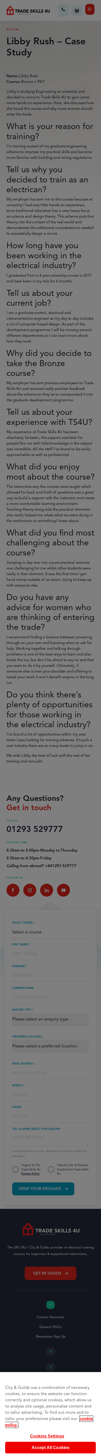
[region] (50, 1414)
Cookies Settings (47, 1436)
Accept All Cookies (51, 1447)
